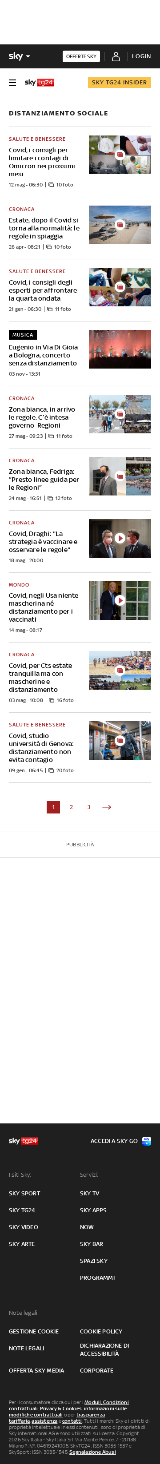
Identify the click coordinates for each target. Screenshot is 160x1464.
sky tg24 (22, 1210)
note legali (26, 1348)
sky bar (91, 1244)
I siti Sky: (20, 1174)
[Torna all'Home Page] (39, 82)
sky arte (22, 1244)
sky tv (89, 1193)
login (141, 56)
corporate (96, 1370)
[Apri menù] (12, 82)
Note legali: (24, 1312)
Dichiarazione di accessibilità (104, 1349)
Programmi (97, 1277)
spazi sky (94, 1261)
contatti (72, 1421)
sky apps (93, 1210)
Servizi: (89, 1174)
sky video (23, 1227)
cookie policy (101, 1331)
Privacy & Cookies (61, 1408)
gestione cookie (34, 1331)
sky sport (24, 1193)
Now (87, 1227)
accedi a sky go (114, 1141)
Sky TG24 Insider (119, 82)
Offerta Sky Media (36, 1370)
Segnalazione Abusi (92, 1452)
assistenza (44, 1421)
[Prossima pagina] (106, 807)
